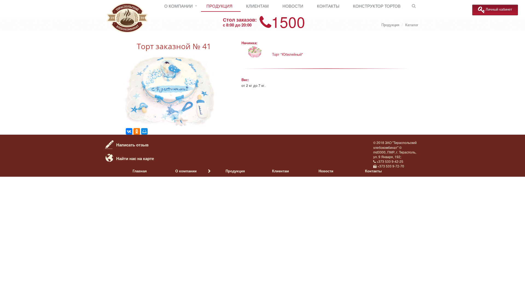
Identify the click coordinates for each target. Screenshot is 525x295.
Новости (292, 6)
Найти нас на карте (135, 158)
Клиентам (257, 6)
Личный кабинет (499, 9)
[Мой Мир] (144, 131)
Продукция (219, 6)
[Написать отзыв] (109, 144)
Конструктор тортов (377, 6)
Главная (140, 170)
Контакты (328, 6)
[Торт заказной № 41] (169, 125)
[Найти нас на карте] (109, 158)
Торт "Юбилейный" (287, 54)
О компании (178, 6)
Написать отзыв (132, 145)
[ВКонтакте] (129, 131)
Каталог (411, 24)
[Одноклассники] (136, 131)
